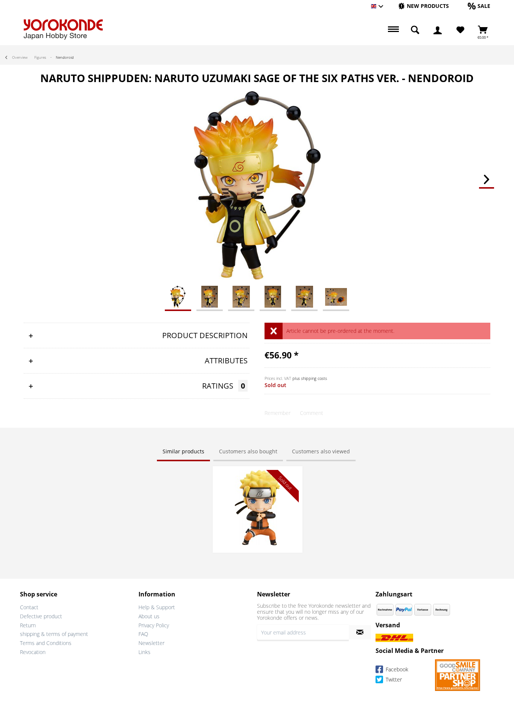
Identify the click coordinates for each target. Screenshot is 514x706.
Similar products (183, 451)
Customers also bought (248, 451)
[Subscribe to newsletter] (359, 632)
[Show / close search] (415, 30)
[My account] (437, 30)
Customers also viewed (321, 451)
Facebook (396, 669)
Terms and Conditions (45, 643)
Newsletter (151, 643)
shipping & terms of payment (54, 633)
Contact (29, 607)
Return (28, 625)
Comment (311, 412)
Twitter (393, 679)
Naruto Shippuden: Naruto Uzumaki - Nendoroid (257, 477)
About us (149, 616)
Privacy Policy (153, 625)
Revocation (33, 652)
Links (144, 652)
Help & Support (156, 607)
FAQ (143, 633)
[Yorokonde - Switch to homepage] (63, 29)
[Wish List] (460, 30)
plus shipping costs (309, 378)
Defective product (41, 616)
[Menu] (392, 30)
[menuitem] (423, 6)
